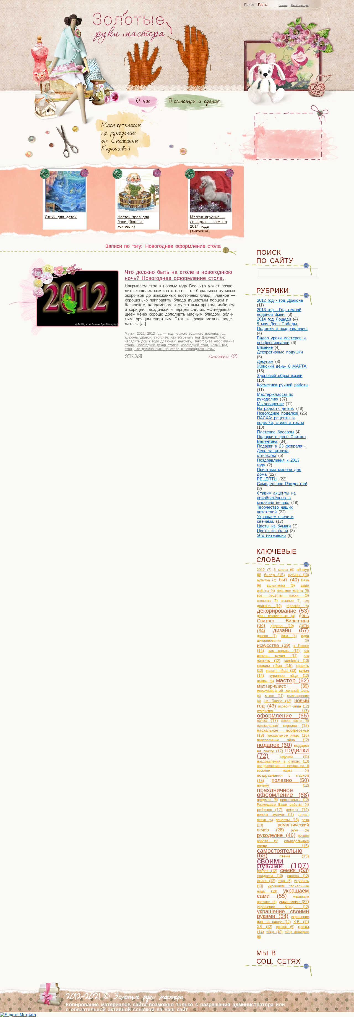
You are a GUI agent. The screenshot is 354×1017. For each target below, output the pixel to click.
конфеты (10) (296, 661)
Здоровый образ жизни (279, 375)
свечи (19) (294, 856)
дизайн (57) (291, 630)
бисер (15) (274, 575)
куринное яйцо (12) (289, 675)
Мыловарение (270, 403)
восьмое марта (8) (293, 591)
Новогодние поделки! (277, 413)
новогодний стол (194, 345)
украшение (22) (294, 901)
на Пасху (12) (277, 701)
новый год (218, 345)
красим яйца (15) (275, 666)
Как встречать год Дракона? (194, 337)
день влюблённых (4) (276, 616)
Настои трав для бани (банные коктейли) (133, 221)
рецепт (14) (297, 810)
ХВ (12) (264, 927)
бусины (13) (298, 575)
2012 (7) (264, 570)
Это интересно (271, 535)
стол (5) (284, 881)
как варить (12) (284, 651)
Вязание (265, 347)
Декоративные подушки (280, 352)
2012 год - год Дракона (280, 300)
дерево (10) (282, 626)
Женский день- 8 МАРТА (281, 366)
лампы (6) (265, 681)
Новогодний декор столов (157, 345)
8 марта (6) (284, 570)
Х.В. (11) (301, 922)
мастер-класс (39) (283, 686)
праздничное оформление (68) (283, 792)
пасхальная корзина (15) (283, 726)
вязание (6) (291, 601)
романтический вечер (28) (283, 827)
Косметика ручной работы (282, 385)
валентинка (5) (281, 585)
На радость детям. (275, 408)
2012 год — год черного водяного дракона (182, 333)
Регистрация (299, 5)
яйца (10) (274, 932)
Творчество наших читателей (275, 509)
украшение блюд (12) (283, 907)
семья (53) (294, 870)
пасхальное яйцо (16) (288, 735)
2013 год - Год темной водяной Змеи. (279, 312)
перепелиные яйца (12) (283, 740)
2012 (141, 333)
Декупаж (265, 361)
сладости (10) (270, 876)
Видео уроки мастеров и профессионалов (281, 340)
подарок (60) (274, 745)
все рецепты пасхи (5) (283, 595)
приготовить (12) (294, 800)
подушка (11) (294, 757)
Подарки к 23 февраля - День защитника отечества (281, 451)
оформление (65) (283, 715)
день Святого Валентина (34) (283, 620)
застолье (161, 337)
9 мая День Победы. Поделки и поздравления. (282, 326)
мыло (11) (274, 696)
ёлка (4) (289, 636)
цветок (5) (285, 927)
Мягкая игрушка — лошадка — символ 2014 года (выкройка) (208, 224)
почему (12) (283, 785)
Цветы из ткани (272, 530)
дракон (145, 337)
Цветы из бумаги (274, 526)
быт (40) (289, 579)
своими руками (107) (283, 863)
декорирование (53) (283, 611)
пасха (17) (267, 720)
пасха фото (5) (295, 721)
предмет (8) (267, 800)
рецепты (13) (287, 820)
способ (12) (298, 876)
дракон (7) (267, 636)
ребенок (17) (269, 809)
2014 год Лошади (274, 319)
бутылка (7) (266, 580)
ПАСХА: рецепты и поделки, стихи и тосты (280, 420)
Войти (282, 5)
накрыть (184, 341)
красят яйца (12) (281, 671)
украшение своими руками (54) (283, 913)
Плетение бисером (275, 432)
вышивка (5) (267, 601)
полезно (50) (290, 780)
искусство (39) (273, 645)
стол (128, 349)
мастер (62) (292, 680)
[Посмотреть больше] (65, 213)
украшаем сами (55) (283, 893)
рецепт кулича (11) (275, 815)
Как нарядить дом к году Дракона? (175, 339)
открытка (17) (283, 711)
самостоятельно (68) (279, 853)
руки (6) (300, 830)
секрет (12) (267, 871)
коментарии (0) (223, 357)
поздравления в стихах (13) (283, 761)
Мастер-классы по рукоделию (275, 396)
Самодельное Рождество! (282, 483)
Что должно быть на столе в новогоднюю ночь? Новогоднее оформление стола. (178, 275)
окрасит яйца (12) (293, 706)
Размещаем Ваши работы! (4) (283, 805)
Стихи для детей (61, 217)
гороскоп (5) (298, 606)
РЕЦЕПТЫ (267, 479)
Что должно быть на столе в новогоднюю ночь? (174, 349)
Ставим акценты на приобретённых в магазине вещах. (276, 498)
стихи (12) (266, 881)
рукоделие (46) (276, 835)
